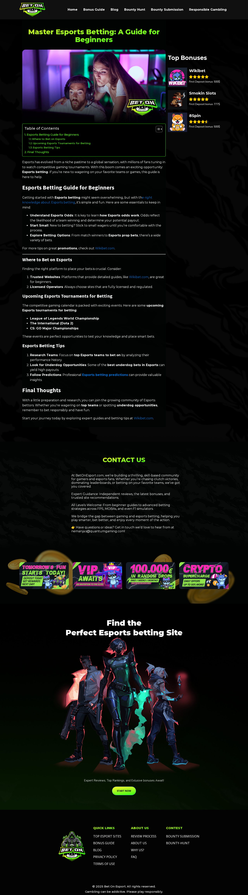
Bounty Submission (167, 9)
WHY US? (137, 850)
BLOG (97, 850)
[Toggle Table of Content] (157, 129)
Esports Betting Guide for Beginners (53, 134)
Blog (114, 9)
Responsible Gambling (208, 9)
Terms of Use (104, 864)
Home (73, 9)
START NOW (124, 790)
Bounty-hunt (178, 843)
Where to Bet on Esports (48, 138)
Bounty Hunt (134, 9)
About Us (139, 843)
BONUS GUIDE (104, 843)
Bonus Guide (94, 9)
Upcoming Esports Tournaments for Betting (61, 143)
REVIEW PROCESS (143, 836)
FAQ (134, 857)
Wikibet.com (105, 248)
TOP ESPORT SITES (107, 836)
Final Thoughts (38, 152)
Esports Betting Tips (46, 147)
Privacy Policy (105, 857)
